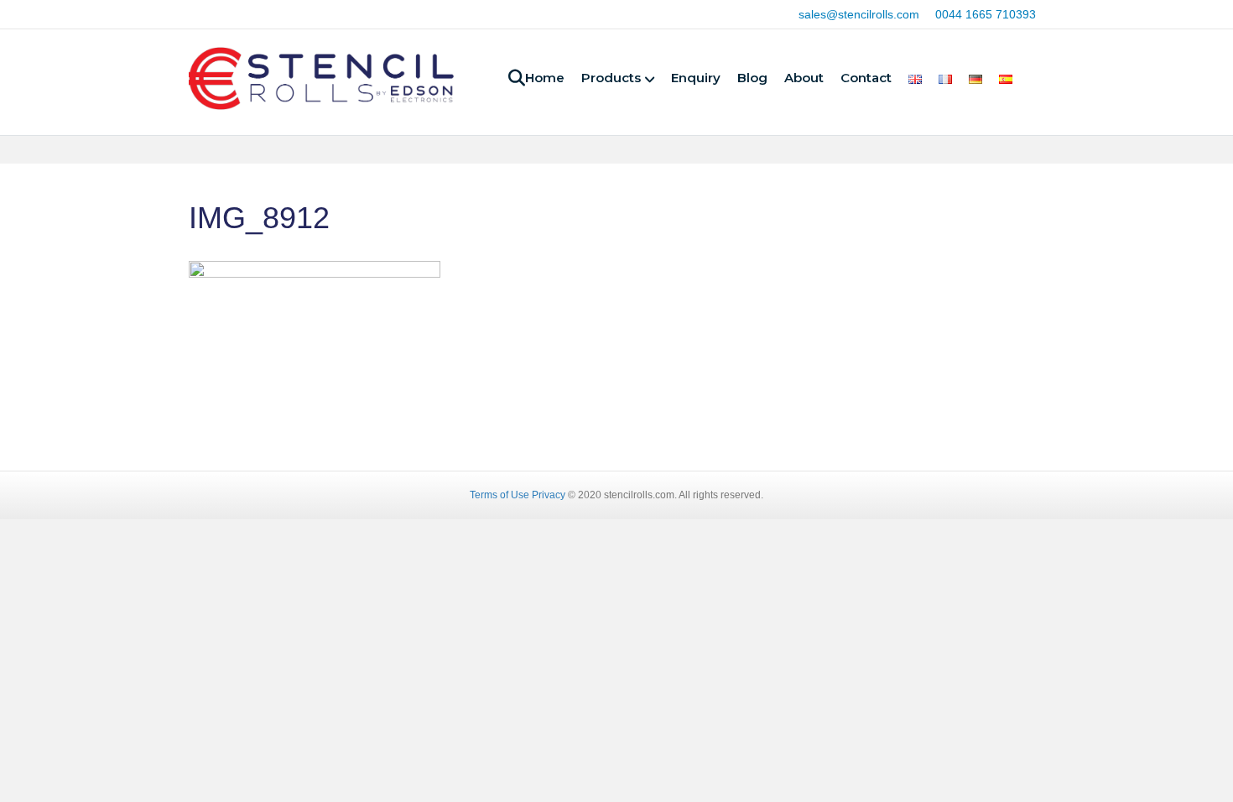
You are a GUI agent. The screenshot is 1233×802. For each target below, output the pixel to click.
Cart (1036, 81)
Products (611, 78)
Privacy (548, 495)
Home (544, 78)
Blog (752, 78)
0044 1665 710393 (985, 14)
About (804, 78)
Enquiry (696, 78)
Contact (866, 78)
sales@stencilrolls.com (859, 14)
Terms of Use (499, 495)
